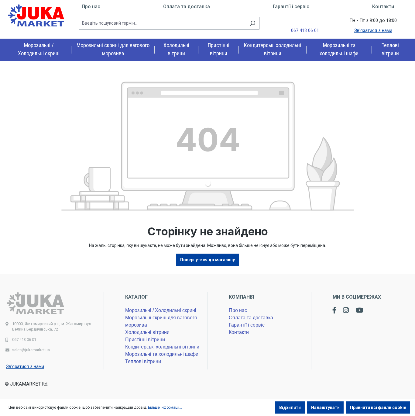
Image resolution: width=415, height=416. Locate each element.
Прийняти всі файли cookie (378, 407)
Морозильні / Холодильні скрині (160, 310)
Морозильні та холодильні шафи (161, 354)
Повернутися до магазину (207, 259)
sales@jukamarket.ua (31, 350)
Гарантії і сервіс (291, 6)
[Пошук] (252, 23)
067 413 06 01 (305, 30)
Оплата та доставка (186, 6)
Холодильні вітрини (147, 332)
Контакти (383, 6)
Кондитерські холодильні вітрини (162, 346)
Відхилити (290, 407)
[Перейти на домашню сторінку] (36, 15)
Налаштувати (325, 407)
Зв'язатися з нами (373, 30)
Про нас (91, 6)
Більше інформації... (165, 407)
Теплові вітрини (143, 361)
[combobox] (162, 23)
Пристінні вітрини (145, 339)
